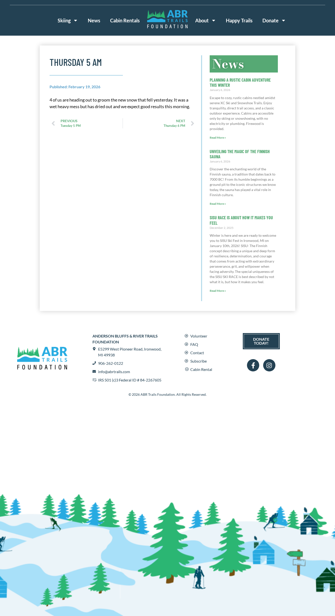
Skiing (64, 20)
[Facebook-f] (253, 365)
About (202, 20)
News (94, 20)
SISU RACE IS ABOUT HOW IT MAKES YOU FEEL (241, 220)
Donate (270, 20)
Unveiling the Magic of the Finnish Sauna (240, 154)
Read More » (218, 137)
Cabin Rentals (125, 20)
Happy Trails (239, 20)
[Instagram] (269, 365)
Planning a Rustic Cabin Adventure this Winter (240, 82)
